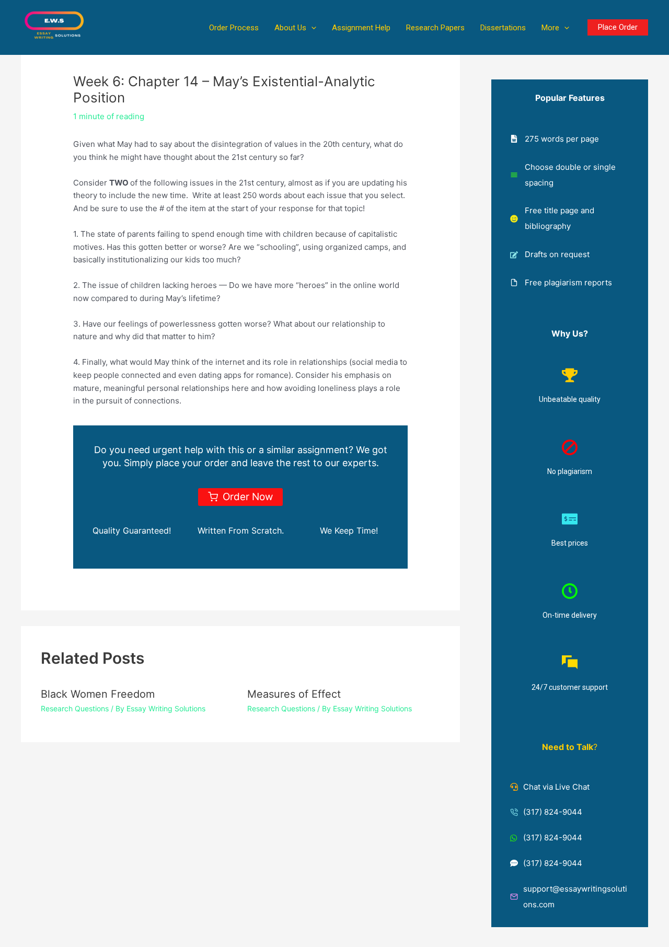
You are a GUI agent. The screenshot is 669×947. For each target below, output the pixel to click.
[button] (311, 28)
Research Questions (75, 708)
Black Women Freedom (98, 694)
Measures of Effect (294, 694)
